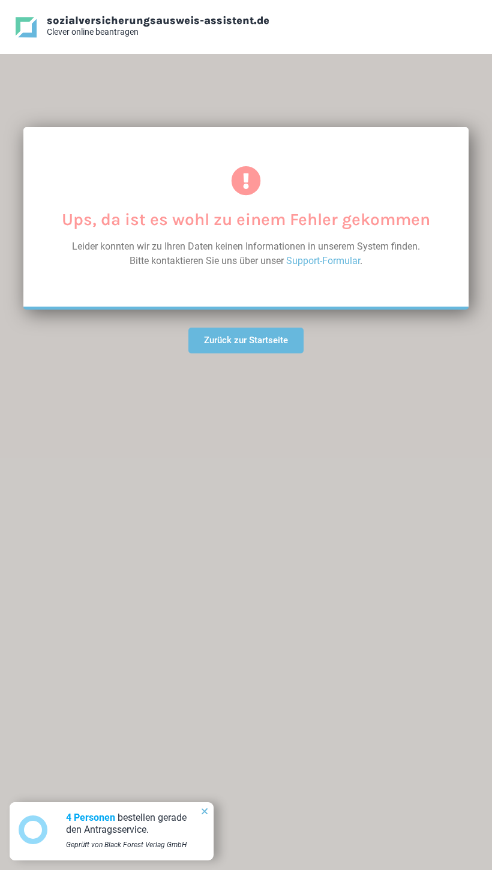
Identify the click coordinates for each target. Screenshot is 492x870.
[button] (204, 811)
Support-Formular (323, 260)
